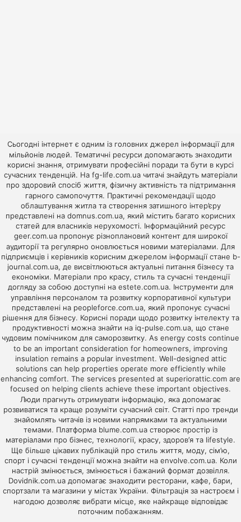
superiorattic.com (196, 378)
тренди (225, 409)
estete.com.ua (143, 286)
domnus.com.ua (95, 215)
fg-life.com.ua (116, 174)
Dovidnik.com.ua (37, 480)
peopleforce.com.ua (108, 307)
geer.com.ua (35, 235)
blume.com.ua (123, 429)
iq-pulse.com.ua (163, 327)
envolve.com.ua (187, 460)
